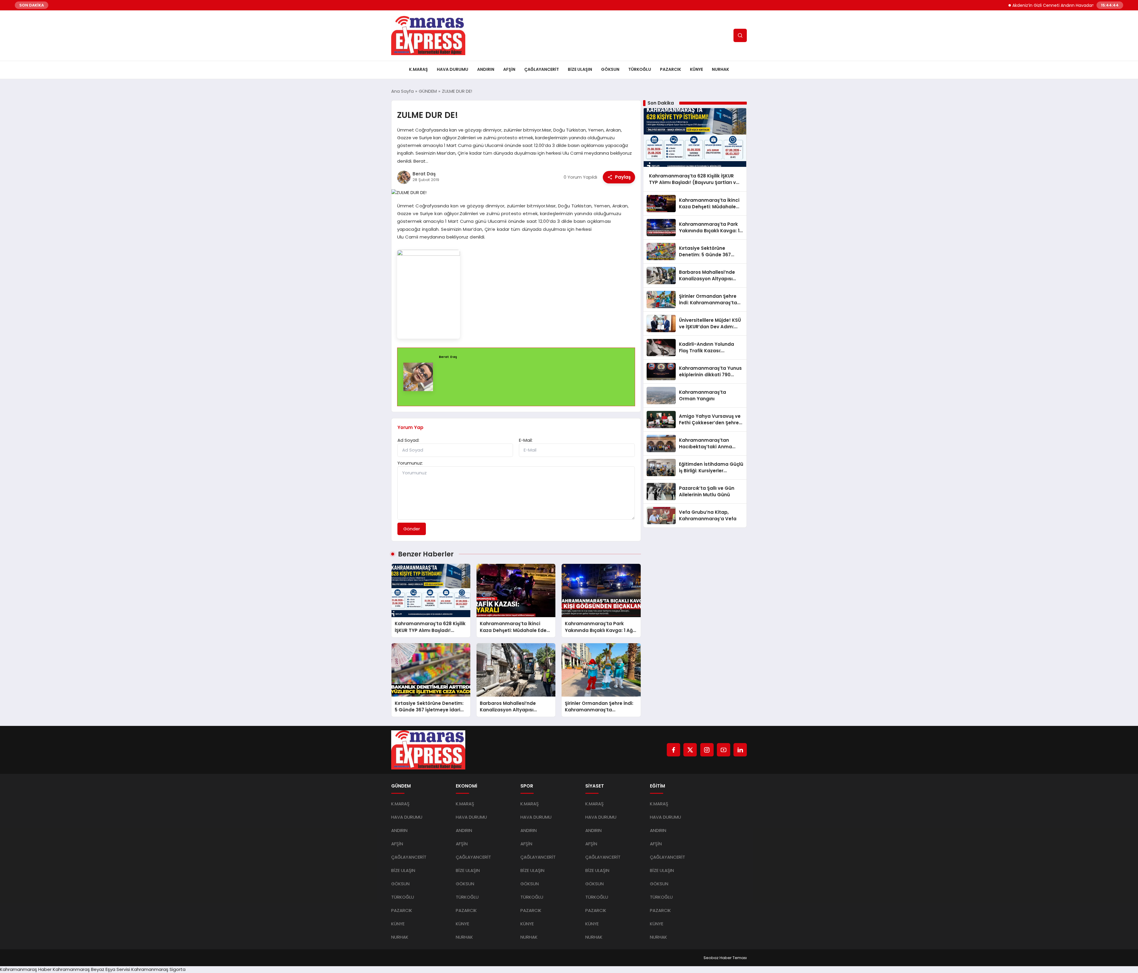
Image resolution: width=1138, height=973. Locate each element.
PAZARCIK (670, 69)
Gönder (411, 529)
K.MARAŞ (418, 69)
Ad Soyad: (408, 440)
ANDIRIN (485, 69)
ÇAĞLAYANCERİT (541, 69)
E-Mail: (526, 440)
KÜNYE (696, 69)
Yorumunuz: (410, 463)
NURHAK (720, 69)
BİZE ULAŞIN (580, 69)
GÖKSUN (610, 69)
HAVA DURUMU (452, 69)
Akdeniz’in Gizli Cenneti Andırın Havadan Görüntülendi (1038, 5)
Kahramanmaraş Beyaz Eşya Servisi (91, 969)
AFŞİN (509, 69)
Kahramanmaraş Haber (26, 969)
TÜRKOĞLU (639, 69)
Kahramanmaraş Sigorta (158, 969)
